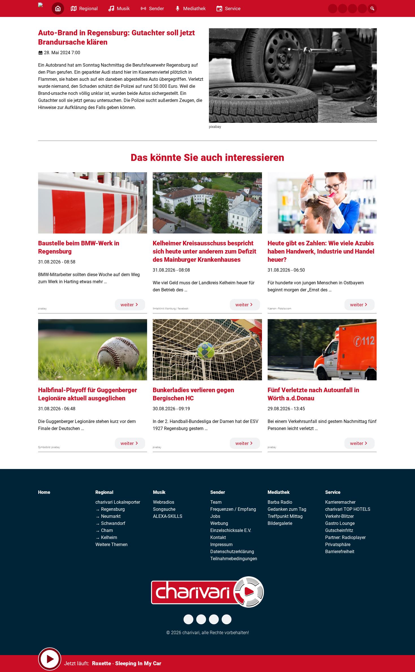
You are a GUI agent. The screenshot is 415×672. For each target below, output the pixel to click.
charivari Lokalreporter (117, 502)
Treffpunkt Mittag (285, 516)
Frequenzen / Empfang (233, 509)
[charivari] (40, 8)
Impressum (221, 544)
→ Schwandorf (110, 523)
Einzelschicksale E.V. (230, 530)
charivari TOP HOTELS (347, 509)
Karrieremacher (340, 502)
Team (216, 502)
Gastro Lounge (340, 523)
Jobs (215, 516)
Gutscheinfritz (339, 530)
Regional (104, 492)
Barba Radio (280, 502)
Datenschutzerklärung (232, 551)
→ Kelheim (106, 537)
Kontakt (218, 537)
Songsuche (164, 509)
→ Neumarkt (108, 516)
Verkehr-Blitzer (339, 516)
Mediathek (279, 492)
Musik (159, 492)
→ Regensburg (110, 509)
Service (332, 492)
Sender (217, 492)
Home (44, 492)
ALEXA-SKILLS (167, 516)
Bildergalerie (280, 523)
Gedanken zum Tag (287, 509)
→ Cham (104, 530)
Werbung (219, 523)
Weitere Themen (111, 544)
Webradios (163, 502)
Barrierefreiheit (339, 551)
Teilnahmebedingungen (233, 558)
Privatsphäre (337, 544)
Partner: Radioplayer (345, 537)
